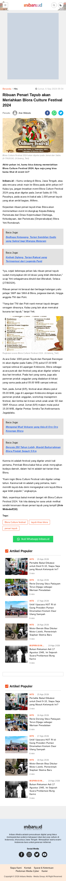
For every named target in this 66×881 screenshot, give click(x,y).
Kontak (27, 867)
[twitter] (60, 113)
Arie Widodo (25, 113)
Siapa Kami (16, 867)
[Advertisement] (33, 46)
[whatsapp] (54, 113)
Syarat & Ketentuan (44, 867)
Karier (45, 871)
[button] (60, 5)
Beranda (7, 88)
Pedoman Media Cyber (27, 871)
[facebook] (47, 113)
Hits (16, 88)
